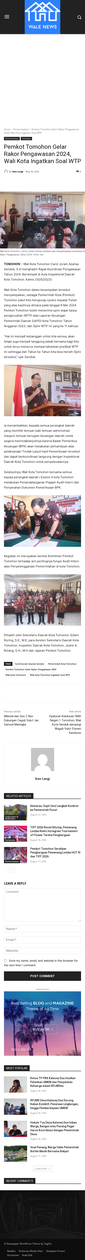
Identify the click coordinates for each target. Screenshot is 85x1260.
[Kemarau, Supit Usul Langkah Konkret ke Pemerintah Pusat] (15, 812)
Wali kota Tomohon (16, 674)
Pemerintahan (21, 129)
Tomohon (26, 138)
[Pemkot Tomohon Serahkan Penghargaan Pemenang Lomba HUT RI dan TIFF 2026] (15, 855)
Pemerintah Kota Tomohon (62, 663)
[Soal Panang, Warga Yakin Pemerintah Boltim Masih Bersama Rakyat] (15, 1153)
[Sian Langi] (6, 172)
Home (7, 129)
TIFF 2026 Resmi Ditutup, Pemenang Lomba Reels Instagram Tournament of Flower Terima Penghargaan (54, 831)
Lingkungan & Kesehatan (11, 817)
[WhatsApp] (48, 182)
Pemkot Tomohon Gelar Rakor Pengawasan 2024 (31, 669)
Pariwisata (10, 840)
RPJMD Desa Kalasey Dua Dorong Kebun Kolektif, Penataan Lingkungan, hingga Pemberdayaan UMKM (54, 1104)
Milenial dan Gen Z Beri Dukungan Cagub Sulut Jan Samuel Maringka (21, 720)
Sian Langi (17, 171)
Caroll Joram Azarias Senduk (29, 663)
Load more (41, 1168)
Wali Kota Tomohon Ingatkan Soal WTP (50, 674)
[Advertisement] (42, 78)
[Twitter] (29, 182)
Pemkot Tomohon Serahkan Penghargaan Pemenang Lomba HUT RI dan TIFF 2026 (55, 852)
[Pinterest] (38, 182)
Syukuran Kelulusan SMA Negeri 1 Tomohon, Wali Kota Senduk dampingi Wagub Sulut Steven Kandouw (65, 724)
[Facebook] (20, 182)
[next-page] (12, 869)
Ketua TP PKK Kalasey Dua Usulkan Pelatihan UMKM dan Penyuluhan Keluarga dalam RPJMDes (53, 1082)
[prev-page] (6, 869)
